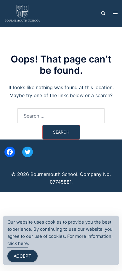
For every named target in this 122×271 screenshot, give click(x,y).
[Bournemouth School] (22, 13)
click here (17, 243)
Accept (22, 256)
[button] (103, 13)
